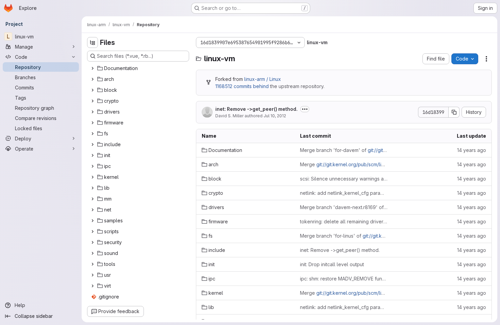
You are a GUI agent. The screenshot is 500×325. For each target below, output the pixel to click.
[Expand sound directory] (92, 253)
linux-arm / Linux (262, 79)
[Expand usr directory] (92, 275)
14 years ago (471, 150)
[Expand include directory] (92, 144)
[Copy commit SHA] (454, 112)
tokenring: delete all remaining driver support (343, 221)
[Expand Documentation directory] (92, 68)
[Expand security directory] (92, 242)
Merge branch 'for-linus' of (343, 236)
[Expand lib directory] (92, 188)
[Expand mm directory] (92, 199)
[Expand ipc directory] (92, 166)
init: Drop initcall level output (332, 264)
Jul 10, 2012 (275, 115)
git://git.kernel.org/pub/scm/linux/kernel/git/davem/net (377, 164)
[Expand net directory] (92, 210)
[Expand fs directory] (92, 134)
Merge (343, 164)
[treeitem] (138, 68)
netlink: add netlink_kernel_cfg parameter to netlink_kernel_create (343, 193)
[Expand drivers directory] (92, 112)
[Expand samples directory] (92, 221)
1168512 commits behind (242, 86)
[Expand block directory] (92, 90)
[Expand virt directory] (92, 286)
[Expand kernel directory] (92, 177)
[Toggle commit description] (304, 109)
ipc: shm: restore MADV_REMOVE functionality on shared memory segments (343, 278)
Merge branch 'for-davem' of (343, 150)
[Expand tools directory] (92, 264)
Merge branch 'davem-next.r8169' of (343, 207)
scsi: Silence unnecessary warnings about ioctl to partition (343, 179)
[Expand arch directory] (92, 79)
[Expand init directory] (92, 155)
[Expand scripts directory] (92, 231)
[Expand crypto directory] (92, 101)
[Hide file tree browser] (92, 42)
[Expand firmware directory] (92, 123)
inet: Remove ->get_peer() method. (256, 109)
